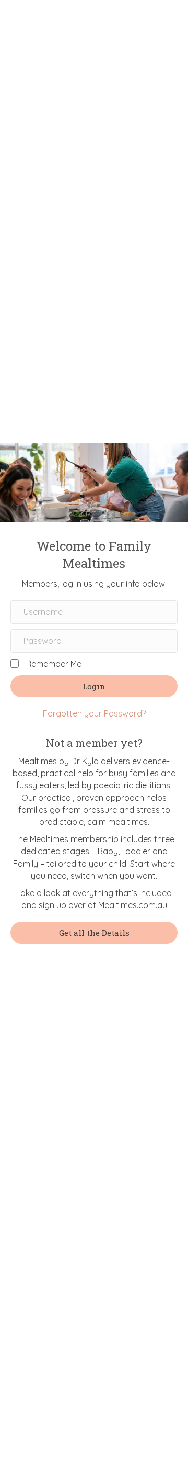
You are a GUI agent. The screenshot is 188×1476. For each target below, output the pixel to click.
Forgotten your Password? (94, 713)
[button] (94, 686)
